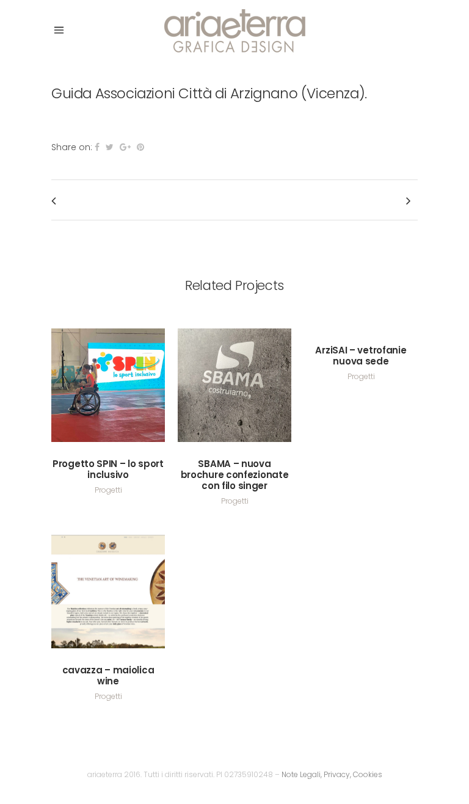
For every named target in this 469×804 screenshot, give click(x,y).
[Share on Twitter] (110, 147)
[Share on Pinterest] (140, 147)
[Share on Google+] (125, 147)
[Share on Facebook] (97, 147)
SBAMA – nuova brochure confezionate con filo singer (235, 474)
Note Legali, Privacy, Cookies (332, 774)
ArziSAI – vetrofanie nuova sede (360, 356)
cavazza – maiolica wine (108, 675)
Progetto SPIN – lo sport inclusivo (108, 469)
